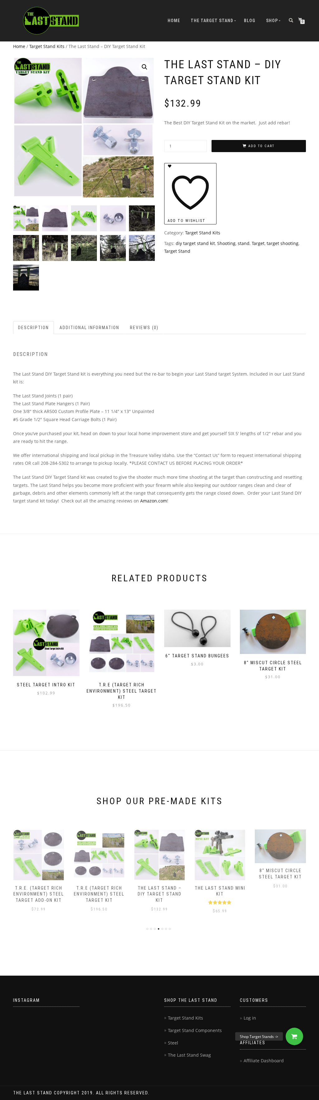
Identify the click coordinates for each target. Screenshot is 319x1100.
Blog (249, 20)
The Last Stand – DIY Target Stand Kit (160, 894)
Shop (272, 20)
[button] (144, 67)
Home (174, 20)
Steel (173, 1043)
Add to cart (261, 146)
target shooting (282, 243)
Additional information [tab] (89, 327)
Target (258, 243)
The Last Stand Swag (189, 1055)
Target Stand (177, 251)
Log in (250, 1018)
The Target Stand (212, 20)
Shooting (226, 243)
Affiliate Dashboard (264, 1061)
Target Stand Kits (46, 46)
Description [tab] (33, 327)
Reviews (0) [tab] (144, 327)
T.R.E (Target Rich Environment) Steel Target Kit (99, 894)
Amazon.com (153, 501)
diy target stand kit (195, 243)
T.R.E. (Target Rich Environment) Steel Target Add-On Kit (38, 894)
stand (244, 243)
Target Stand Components (195, 1030)
